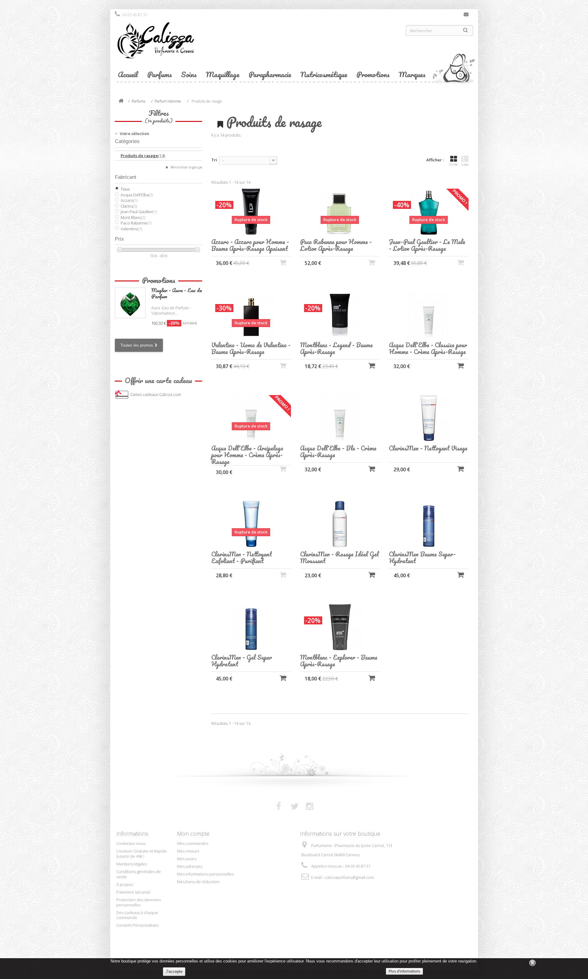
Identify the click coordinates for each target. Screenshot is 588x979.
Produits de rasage (143, 155)
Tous (125, 189)
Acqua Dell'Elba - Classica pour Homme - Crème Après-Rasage (428, 348)
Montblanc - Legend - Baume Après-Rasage (336, 348)
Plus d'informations (404, 971)
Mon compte (193, 833)
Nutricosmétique (323, 74)
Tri (214, 160)
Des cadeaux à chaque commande (137, 915)
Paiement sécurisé (133, 892)
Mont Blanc (133, 217)
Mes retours (188, 851)
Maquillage (222, 74)
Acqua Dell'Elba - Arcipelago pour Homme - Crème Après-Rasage (247, 455)
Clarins (129, 206)
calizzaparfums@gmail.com (349, 877)
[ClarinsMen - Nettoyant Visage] (429, 418)
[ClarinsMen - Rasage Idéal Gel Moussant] (340, 524)
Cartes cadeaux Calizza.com (155, 394)
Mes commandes (192, 843)
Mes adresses (189, 866)
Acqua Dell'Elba (137, 195)
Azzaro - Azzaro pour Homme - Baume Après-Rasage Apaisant (250, 245)
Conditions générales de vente (138, 874)
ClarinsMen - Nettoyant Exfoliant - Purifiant (241, 557)
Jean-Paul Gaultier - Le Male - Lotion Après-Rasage (427, 245)
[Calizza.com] (202, 45)
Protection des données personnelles (138, 902)
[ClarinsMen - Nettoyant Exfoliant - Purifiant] (251, 524)
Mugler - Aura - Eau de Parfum (176, 293)
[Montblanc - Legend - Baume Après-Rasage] (340, 315)
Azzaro (129, 200)
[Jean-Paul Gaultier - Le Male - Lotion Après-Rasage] (429, 212)
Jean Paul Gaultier (139, 211)
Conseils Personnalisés (137, 925)
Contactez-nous (466, 15)
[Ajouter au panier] (371, 365)
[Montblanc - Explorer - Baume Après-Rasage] (340, 627)
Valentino (131, 229)
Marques (412, 74)
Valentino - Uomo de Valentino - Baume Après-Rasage (251, 348)
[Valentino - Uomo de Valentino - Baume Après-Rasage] (251, 315)
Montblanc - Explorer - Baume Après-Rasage (338, 661)
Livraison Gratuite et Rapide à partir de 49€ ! (141, 853)
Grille (453, 164)
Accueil (128, 74)
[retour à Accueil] (121, 101)
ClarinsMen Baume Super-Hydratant (422, 557)
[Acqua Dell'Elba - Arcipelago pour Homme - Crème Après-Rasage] (251, 418)
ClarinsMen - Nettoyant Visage (428, 448)
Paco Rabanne (136, 223)
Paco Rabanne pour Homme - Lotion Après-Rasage (336, 245)
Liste (465, 164)
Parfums (159, 74)
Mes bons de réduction (198, 881)
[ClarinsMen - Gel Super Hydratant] (251, 627)
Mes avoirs (186, 858)
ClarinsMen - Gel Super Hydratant (241, 661)
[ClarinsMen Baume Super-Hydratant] (429, 524)
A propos (124, 884)
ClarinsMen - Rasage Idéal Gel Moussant (339, 557)
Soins (189, 74)
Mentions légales (131, 864)
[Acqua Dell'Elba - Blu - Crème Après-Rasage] (340, 418)
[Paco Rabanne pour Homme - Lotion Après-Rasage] (340, 212)
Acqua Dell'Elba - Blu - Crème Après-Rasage (338, 451)
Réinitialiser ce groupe (186, 167)
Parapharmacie (270, 74)
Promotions (373, 74)
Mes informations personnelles (205, 874)
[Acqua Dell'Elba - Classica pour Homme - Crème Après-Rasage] (429, 315)
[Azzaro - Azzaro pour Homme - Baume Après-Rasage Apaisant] (251, 212)
